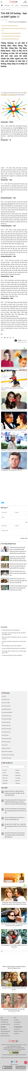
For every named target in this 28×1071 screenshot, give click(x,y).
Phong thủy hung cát (6, 748)
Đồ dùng (17, 772)
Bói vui (17, 5)
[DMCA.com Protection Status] (14, 1053)
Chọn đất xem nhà (5, 699)
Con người (17, 778)
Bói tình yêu (16, 1033)
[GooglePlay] (7, 1068)
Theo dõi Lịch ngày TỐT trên (13, 21)
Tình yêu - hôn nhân (6, 702)
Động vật (17, 770)
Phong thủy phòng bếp (6, 719)
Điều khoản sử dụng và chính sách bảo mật (14, 1057)
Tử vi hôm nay (17, 1029)
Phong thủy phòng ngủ (6, 715)
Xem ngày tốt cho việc (5, 1024)
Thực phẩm (5, 780)
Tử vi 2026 (16, 1019)
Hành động (17, 775)
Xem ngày (7, 5)
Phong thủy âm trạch (6, 732)
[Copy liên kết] (13, 338)
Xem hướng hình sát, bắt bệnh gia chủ (10, 39)
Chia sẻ (21, 881)
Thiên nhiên (5, 775)
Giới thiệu (3, 1057)
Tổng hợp (17, 783)
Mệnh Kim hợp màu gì (5, 1035)
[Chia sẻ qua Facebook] (2, 338)
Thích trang (9, 881)
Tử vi (12, 5)
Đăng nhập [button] (25, 2)
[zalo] (8, 338)
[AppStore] (21, 1068)
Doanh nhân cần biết (6, 706)
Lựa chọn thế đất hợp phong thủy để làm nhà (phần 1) (14, 648)
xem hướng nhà (11, 94)
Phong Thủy (8, 9)
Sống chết (5, 783)
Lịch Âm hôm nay (4, 1022)
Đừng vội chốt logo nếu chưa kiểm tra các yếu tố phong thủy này (18, 573)
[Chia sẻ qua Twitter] (5, 338)
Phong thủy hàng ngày (6, 758)
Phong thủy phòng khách (7, 712)
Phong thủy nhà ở (4, 1033)
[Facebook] (12, 1062)
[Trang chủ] (2, 5)
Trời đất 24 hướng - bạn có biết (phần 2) (11, 630)
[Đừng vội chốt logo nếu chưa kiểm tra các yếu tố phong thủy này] (5, 573)
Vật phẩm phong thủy (6, 709)
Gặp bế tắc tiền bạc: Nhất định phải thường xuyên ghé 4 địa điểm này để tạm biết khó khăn (18, 558)
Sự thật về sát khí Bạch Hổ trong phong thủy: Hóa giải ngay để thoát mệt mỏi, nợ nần (18, 588)
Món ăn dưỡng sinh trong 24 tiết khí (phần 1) (12, 645)
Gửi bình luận (23, 538)
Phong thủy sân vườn (6, 725)
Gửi (26, 522)
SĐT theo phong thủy (6, 741)
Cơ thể (4, 772)
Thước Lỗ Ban (5, 745)
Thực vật (5, 770)
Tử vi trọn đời (16, 1024)
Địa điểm (17, 780)
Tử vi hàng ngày (17, 1022)
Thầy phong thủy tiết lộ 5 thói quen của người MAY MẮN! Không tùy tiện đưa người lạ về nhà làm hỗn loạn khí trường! (15, 802)
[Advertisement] (14, 79)
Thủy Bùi (19, 340)
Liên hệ (25, 1057)
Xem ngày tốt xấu (4, 1019)
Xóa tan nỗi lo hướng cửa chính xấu (10, 25)
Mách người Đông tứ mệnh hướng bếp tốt (11, 33)
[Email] (10, 338)
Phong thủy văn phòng (6, 728)
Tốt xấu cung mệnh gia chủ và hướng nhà (11, 36)
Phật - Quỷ (5, 778)
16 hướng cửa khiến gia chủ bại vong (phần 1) (12, 655)
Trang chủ (3, 9)
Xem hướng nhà (5, 735)
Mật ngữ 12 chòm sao (18, 1031)
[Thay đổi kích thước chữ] (6, 21)
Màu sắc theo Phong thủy (7, 751)
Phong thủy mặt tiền (6, 722)
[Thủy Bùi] (16, 340)
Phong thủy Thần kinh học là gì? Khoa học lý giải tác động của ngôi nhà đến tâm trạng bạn (18, 566)
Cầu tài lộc (4, 696)
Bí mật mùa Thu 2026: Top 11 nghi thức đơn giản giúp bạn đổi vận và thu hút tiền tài (18, 580)
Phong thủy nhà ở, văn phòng (8, 754)
